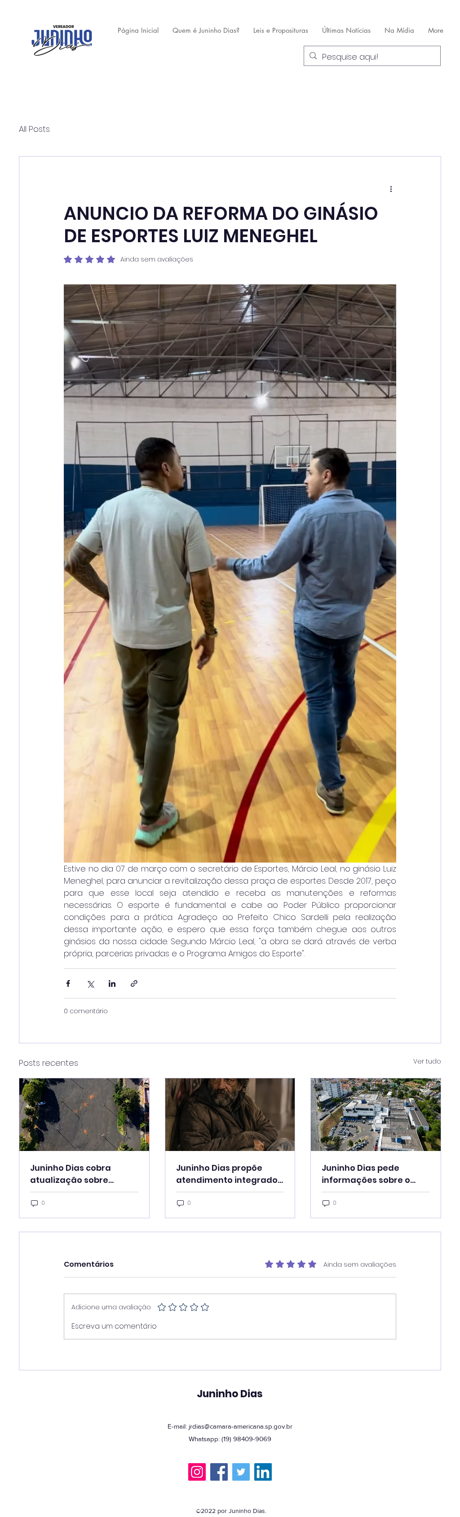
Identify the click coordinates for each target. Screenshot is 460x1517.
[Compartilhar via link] (134, 983)
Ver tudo (427, 1061)
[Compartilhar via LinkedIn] (112, 983)
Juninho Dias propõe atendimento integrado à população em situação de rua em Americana (227, 1174)
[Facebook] (219, 1472)
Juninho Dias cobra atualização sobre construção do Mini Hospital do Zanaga (72, 1174)
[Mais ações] (390, 188)
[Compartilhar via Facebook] (68, 983)
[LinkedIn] (263, 1472)
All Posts (34, 129)
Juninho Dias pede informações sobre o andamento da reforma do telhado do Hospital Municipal (373, 1174)
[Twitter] (241, 1472)
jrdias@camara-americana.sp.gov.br (240, 1426)
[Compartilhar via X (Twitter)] (90, 983)
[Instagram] (197, 1472)
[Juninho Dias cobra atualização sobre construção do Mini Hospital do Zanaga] (84, 1114)
